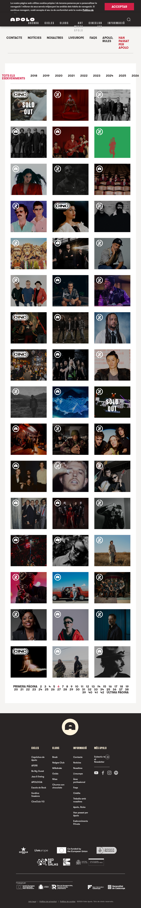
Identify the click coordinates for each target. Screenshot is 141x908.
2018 (33, 75)
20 (16, 689)
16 (111, 686)
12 (88, 686)
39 (84, 692)
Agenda (33, 23)
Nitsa (54, 779)
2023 (96, 75)
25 (47, 689)
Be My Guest (37, 771)
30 (78, 689)
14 (99, 686)
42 (102, 692)
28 (65, 689)
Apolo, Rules (107, 39)
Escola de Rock (38, 787)
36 (115, 689)
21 (22, 689)
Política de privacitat (48, 901)
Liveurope (76, 38)
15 (105, 686)
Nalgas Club (58, 762)
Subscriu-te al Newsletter (99, 759)
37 (121, 689)
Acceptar (119, 6)
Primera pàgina (25, 686)
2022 (84, 75)
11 (82, 686)
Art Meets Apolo (78, 26)
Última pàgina (118, 692)
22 (28, 689)
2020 (58, 75)
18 (122, 686)
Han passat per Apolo (124, 42)
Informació (116, 23)
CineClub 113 (95, 25)
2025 (122, 75)
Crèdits (76, 793)
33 (96, 689)
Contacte (14, 38)
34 (102, 689)
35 (108, 689)
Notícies (34, 38)
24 (41, 689)
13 (93, 686)
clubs (64, 23)
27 (59, 689)
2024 (109, 75)
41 (97, 692)
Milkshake (57, 768)
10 (77, 686)
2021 (71, 75)
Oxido (55, 773)
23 (34, 689)
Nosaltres (55, 38)
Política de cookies (67, 901)
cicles (49, 23)
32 (90, 689)
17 (116, 686)
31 (84, 689)
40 (90, 692)
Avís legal (32, 901)
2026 (135, 75)
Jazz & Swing (37, 776)
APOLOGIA (36, 782)
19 (127, 686)
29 (72, 689)
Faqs (93, 38)
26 (53, 689)
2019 (46, 75)
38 (127, 689)
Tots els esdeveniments (13, 77)
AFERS (34, 765)
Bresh (55, 757)
